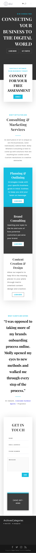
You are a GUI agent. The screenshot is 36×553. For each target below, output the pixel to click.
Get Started (26, 51)
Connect (18, 96)
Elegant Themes (15, 550)
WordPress (28, 550)
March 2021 (8, 523)
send (25, 474)
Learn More (13, 51)
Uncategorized (16, 523)
